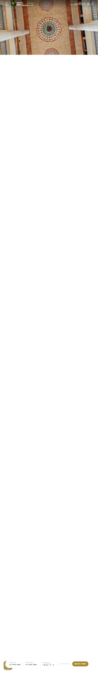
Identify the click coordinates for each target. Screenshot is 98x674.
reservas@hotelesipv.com (77, 4)
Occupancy (46, 663)
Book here (80, 664)
